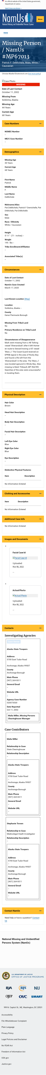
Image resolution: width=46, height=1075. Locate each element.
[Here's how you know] (23, 4)
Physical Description (15, 394)
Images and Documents (16, 539)
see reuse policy (34, 73)
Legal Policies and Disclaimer (14, 1039)
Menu (40, 19)
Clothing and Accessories (17, 493)
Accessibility (7, 1015)
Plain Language (8, 1027)
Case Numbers (12, 123)
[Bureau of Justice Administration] (9, 987)
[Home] (18, 19)
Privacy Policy (7, 1033)
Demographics (12, 152)
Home (6, 33)
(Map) (27, 299)
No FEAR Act (7, 1045)
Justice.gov (6, 1064)
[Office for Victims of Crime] (23, 996)
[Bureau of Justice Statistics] (23, 990)
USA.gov (5, 1058)
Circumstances (12, 269)
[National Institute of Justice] (36, 987)
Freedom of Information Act (13, 1052)
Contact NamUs (12, 910)
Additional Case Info (15, 519)
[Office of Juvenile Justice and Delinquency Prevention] (9, 997)
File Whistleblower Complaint (14, 1021)
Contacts (9, 628)
